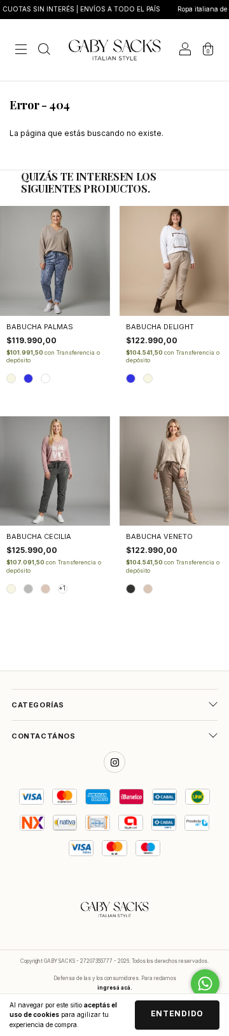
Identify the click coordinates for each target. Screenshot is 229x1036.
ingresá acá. (114, 988)
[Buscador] (44, 51)
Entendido (177, 1013)
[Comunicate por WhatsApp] (205, 983)
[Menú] (21, 51)
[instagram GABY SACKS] (114, 762)
